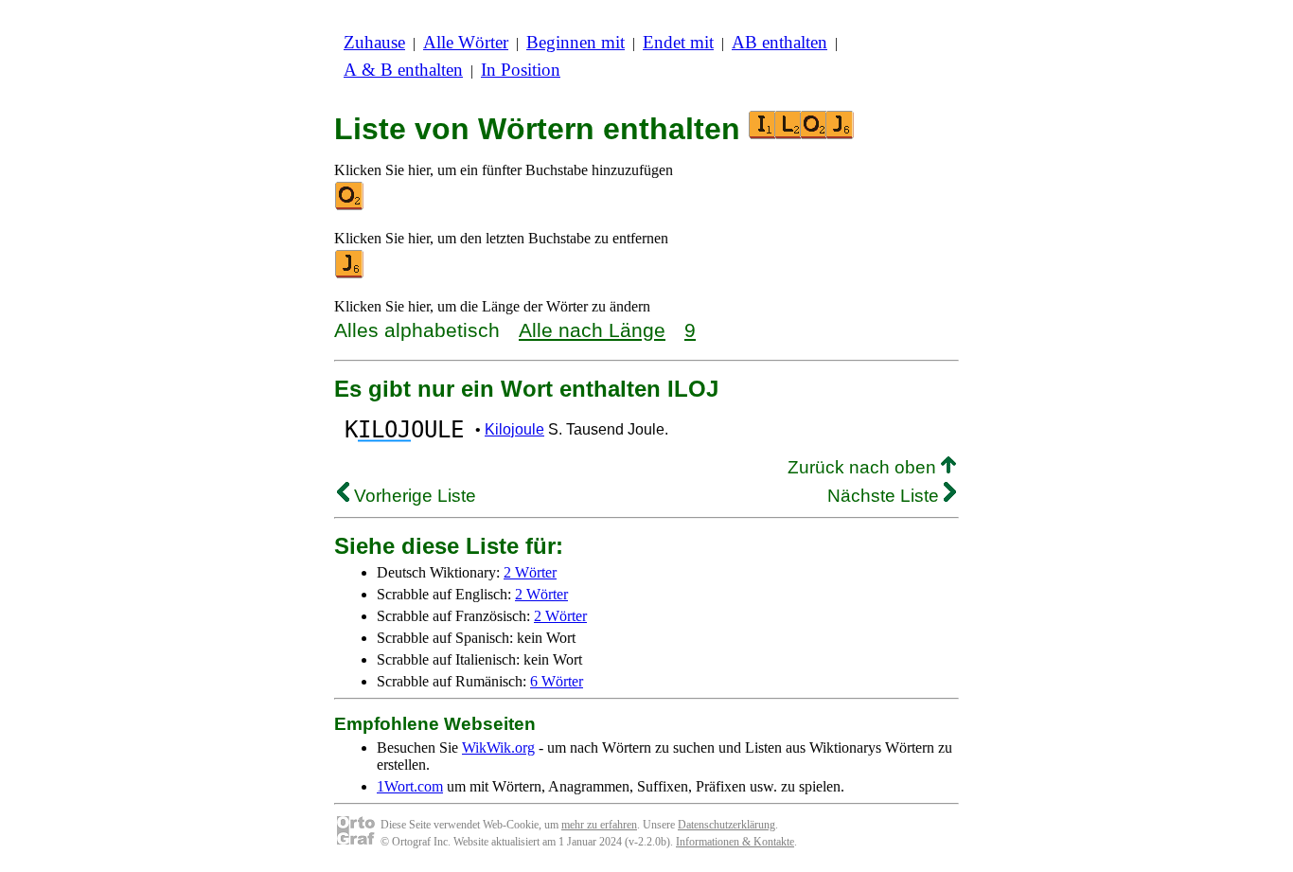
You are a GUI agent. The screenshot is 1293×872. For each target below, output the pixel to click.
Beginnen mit (575, 42)
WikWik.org (498, 747)
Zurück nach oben (864, 467)
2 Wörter (530, 572)
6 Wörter (556, 681)
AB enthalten (779, 42)
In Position (520, 70)
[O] (350, 206)
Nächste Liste (885, 496)
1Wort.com (410, 786)
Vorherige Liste (412, 496)
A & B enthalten (403, 70)
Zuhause (374, 42)
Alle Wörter (465, 42)
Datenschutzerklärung (726, 824)
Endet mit (678, 42)
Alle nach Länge (592, 330)
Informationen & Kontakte (735, 841)
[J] (350, 274)
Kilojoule (514, 429)
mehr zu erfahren (599, 824)
